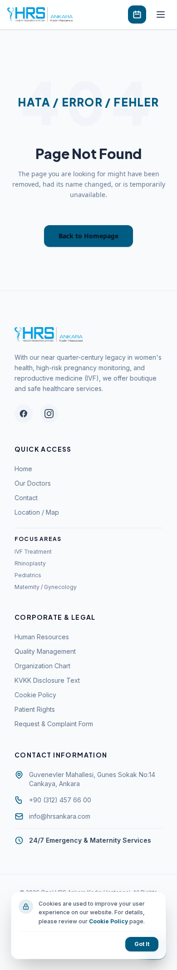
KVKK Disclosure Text (47, 680)
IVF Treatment (33, 551)
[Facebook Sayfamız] (24, 414)
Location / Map (37, 512)
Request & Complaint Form (54, 724)
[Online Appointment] (137, 14)
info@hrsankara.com (59, 816)
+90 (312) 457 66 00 (60, 800)
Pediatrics (28, 575)
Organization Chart (42, 666)
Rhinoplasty (30, 563)
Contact (26, 498)
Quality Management (45, 651)
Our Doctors (33, 483)
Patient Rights (35, 709)
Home (23, 469)
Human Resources (42, 637)
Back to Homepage (88, 236)
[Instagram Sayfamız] (49, 414)
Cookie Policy (35, 695)
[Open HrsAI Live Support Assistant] (153, 946)
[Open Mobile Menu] (161, 14)
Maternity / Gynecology (46, 587)
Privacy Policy (123, 926)
